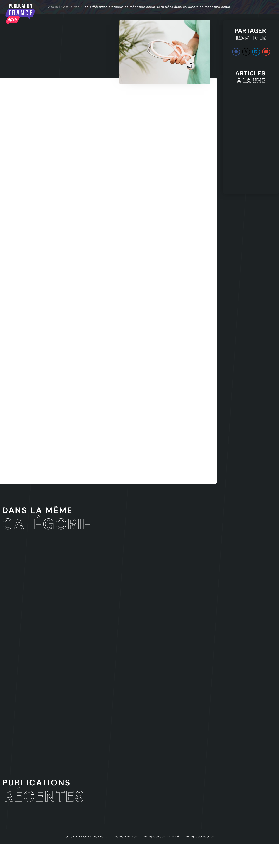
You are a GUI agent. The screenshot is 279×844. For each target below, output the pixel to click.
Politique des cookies (199, 836)
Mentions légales (125, 836)
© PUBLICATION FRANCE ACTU (86, 836)
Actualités (71, 6)
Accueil (54, 6)
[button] (236, 52)
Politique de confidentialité (161, 836)
